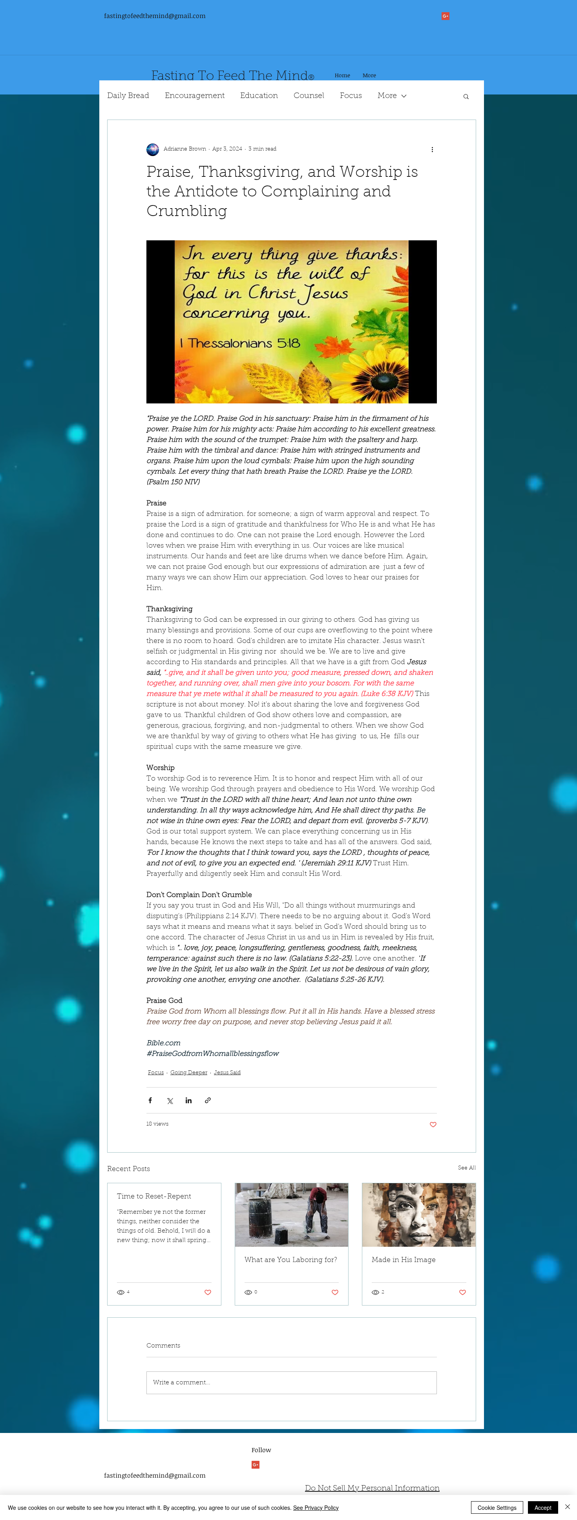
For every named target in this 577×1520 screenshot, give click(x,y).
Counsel (309, 96)
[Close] (567, 1507)
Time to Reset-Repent (154, 1196)
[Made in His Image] (419, 1215)
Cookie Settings (497, 1507)
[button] (466, 96)
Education (259, 96)
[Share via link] (208, 1100)
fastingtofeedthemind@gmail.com (155, 15)
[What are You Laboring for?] (292, 1215)
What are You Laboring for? (291, 1260)
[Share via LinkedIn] (188, 1100)
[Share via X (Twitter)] (169, 1100)
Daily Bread (128, 96)
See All (467, 1168)
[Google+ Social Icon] (445, 16)
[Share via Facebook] (150, 1100)
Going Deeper (188, 1073)
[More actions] (432, 149)
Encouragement (195, 96)
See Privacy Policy (316, 1507)
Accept (543, 1507)
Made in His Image (404, 1260)
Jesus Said (227, 1073)
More (387, 96)
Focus (351, 96)
